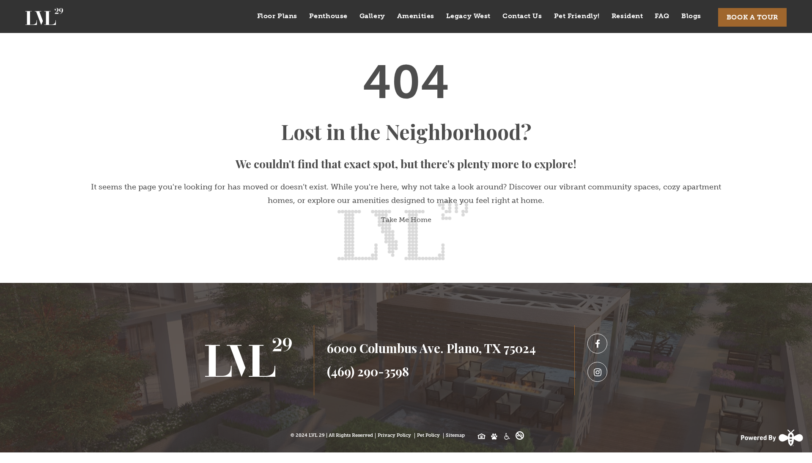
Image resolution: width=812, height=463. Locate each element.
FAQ (662, 16)
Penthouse (328, 16)
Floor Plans (277, 16)
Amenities (415, 16)
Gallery (372, 16)
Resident (627, 16)
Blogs (691, 16)
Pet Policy (428, 435)
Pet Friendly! (577, 16)
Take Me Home (406, 220)
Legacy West (468, 16)
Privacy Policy (394, 435)
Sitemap (455, 435)
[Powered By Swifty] (771, 437)
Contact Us (522, 16)
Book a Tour (752, 17)
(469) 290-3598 (368, 371)
